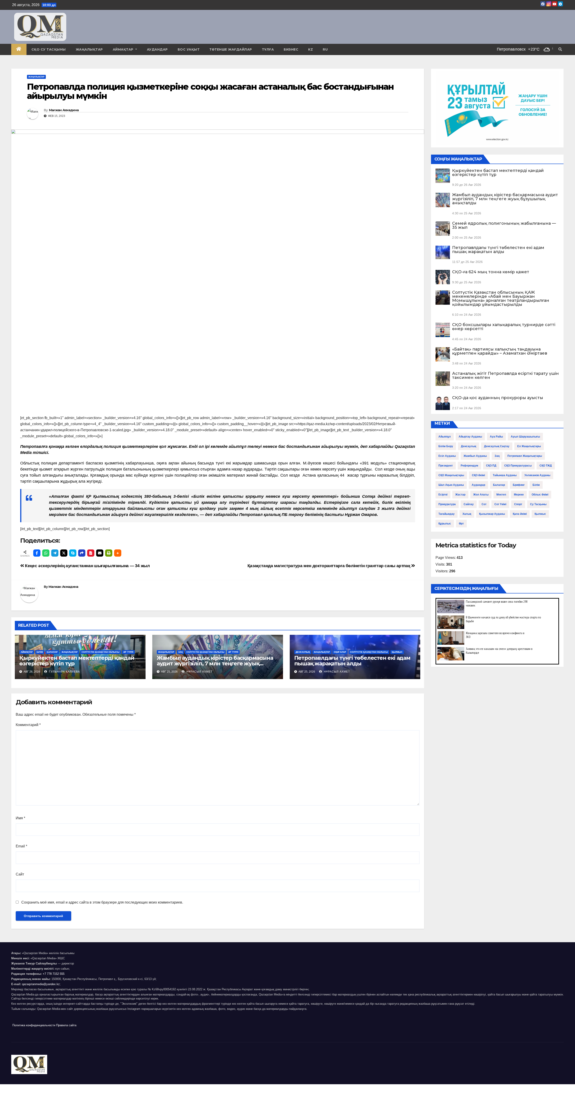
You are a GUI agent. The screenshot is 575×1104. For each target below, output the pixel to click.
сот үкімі (500, 504)
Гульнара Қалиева (64, 671)
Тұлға (268, 49)
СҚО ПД (491, 465)
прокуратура (447, 504)
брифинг (519, 484)
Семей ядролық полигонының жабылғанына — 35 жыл (504, 225)
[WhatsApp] (45, 553)
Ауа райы (496, 436)
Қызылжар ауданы (492, 513)
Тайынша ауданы (505, 475)
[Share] (81, 553)
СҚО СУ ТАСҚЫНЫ (48, 49)
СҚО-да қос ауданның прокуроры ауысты (497, 397)
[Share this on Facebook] (36, 553)
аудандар (478, 484)
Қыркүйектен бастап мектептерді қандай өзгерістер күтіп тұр (76, 661)
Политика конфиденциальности (33, 1025)
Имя (20, 818)
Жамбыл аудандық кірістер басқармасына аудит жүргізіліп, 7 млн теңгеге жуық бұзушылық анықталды (215, 663)
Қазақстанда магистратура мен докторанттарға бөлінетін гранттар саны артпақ (329, 565)
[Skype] (72, 553)
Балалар (52, 652)
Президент (445, 465)
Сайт (20, 874)
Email (21, 846)
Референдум (469, 465)
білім (536, 484)
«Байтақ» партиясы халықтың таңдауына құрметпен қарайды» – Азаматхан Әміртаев (499, 351)
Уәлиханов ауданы (537, 475)
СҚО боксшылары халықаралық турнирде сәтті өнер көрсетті (503, 326)
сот (484, 504)
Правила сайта (66, 1025)
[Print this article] (108, 553)
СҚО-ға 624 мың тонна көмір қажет (490, 271)
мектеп (501, 494)
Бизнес (291, 49)
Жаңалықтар (89, 49)
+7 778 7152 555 (53, 973)
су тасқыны (538, 504)
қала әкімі (520, 513)
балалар (499, 484)
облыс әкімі (540, 494)
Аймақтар (124, 49)
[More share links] (117, 553)
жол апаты (481, 494)
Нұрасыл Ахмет (199, 671)
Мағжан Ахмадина (64, 110)
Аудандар (157, 49)
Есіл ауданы (447, 456)
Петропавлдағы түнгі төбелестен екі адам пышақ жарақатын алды (352, 661)
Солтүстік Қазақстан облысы (100, 652)
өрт (461, 523)
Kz (310, 49)
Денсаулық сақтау (496, 446)
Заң (180, 652)
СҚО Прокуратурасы (518, 465)
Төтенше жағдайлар (230, 49)
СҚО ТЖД (546, 465)
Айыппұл (444, 436)
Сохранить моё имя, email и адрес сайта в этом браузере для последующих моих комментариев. (102, 902)
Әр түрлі (128, 652)
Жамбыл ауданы (475, 456)
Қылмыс (397, 652)
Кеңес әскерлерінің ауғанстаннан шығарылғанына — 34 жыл (87, 565)
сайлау (469, 504)
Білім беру (445, 446)
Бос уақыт (189, 49)
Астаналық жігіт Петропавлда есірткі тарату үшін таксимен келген (505, 375)
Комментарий (28, 725)
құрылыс (444, 523)
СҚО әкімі (478, 475)
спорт (518, 504)
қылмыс (540, 513)
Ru (325, 49)
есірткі (442, 494)
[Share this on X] (63, 553)
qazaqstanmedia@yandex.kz (41, 984)
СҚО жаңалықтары (451, 475)
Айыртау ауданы (470, 436)
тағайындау (446, 513)
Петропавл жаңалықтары (524, 456)
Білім (40, 652)
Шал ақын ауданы (451, 484)
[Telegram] (54, 553)
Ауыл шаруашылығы (525, 436)
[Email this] (99, 553)
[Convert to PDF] (90, 553)
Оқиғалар (340, 652)
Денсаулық (303, 652)
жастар (460, 494)
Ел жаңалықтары (529, 446)
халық (466, 513)
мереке (519, 494)
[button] (560, 49)
